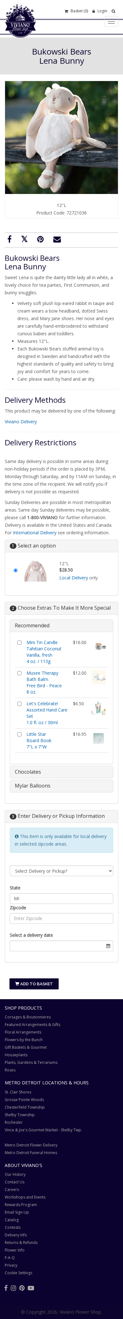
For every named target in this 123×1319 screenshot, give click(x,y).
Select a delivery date (31, 935)
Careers (12, 1189)
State (15, 888)
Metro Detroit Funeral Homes (31, 1152)
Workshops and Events (25, 1197)
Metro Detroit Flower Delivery (31, 1145)
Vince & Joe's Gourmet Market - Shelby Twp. (43, 1130)
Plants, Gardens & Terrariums (31, 1062)
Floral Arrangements (23, 1032)
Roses (10, 1070)
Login (102, 11)
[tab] (61, 626)
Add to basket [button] (36, 984)
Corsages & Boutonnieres (28, 1017)
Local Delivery (73, 578)
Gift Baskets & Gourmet (26, 1047)
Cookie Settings (18, 1272)
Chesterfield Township (25, 1107)
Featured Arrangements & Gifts (32, 1024)
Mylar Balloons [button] (32, 785)
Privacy (11, 1265)
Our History (15, 1174)
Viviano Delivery (21, 422)
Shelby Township (20, 1114)
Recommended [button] (32, 625)
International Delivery (34, 533)
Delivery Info (16, 1235)
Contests (12, 1227)
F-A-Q (10, 1257)
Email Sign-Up (17, 1212)
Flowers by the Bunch (24, 1039)
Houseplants (16, 1055)
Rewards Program (21, 1204)
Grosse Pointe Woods (24, 1099)
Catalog (12, 1219)
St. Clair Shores (18, 1092)
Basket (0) (79, 11)
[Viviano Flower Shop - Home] (20, 28)
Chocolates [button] (28, 771)
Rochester (14, 1122)
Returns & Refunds (21, 1242)
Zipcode (18, 908)
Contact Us (14, 1182)
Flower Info (15, 1250)
